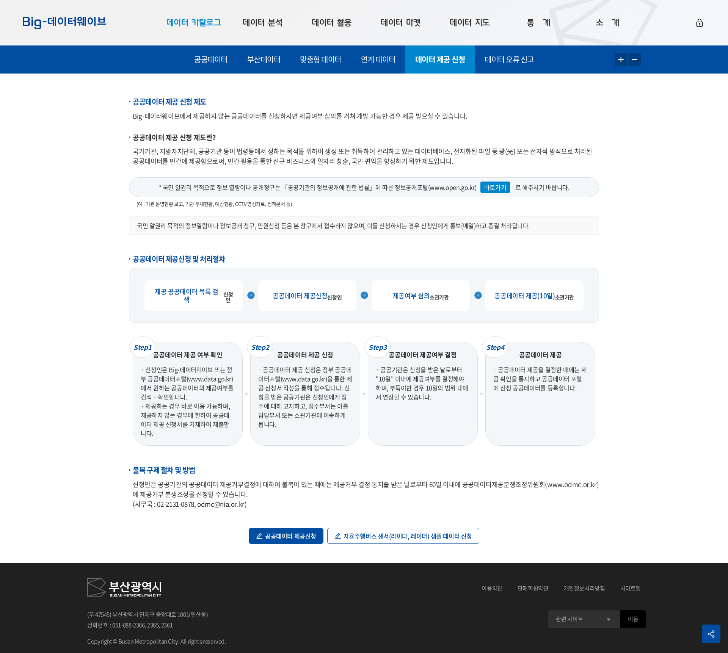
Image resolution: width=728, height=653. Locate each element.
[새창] (124, 588)
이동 (633, 619)
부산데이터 (264, 59)
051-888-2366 (128, 625)
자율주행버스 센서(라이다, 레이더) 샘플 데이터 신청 (408, 535)
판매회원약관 (533, 588)
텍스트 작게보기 (634, 59)
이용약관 (492, 588)
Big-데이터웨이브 (64, 22)
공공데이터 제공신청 (290, 535)
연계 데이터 (378, 59)
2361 (167, 625)
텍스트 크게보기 (621, 59)
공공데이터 (211, 59)
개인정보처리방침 (584, 588)
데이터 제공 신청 (440, 59)
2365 (153, 625)
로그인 (699, 23)
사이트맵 (630, 588)
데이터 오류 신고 (509, 59)
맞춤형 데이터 (320, 59)
